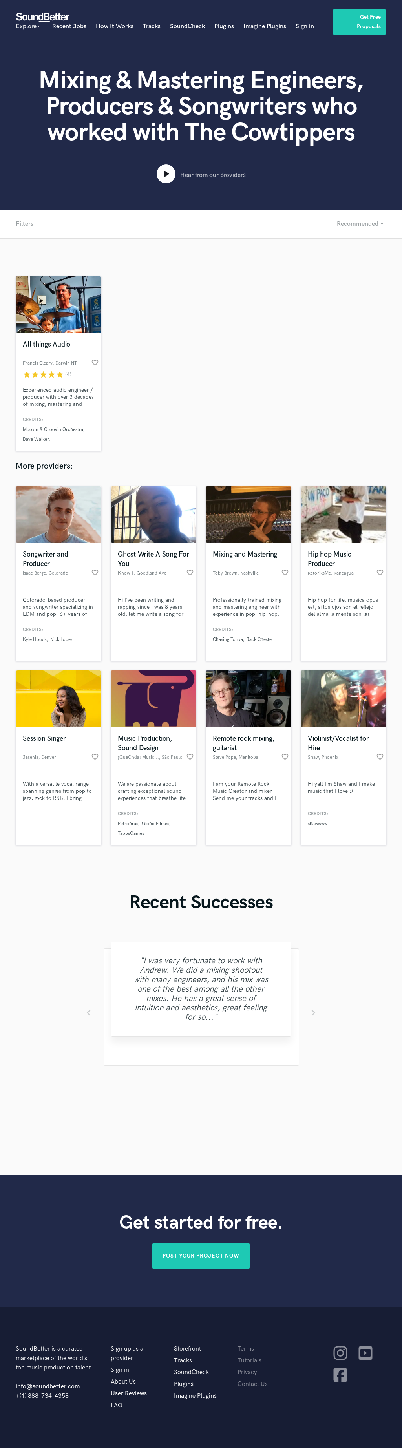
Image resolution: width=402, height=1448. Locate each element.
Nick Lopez (61, 640)
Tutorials (249, 1360)
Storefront (187, 1349)
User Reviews (129, 1393)
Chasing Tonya (228, 640)
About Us (123, 1382)
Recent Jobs (69, 26)
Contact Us (253, 1384)
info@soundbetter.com (48, 1386)
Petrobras (128, 824)
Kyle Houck (35, 640)
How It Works (114, 26)
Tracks (152, 26)
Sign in (305, 26)
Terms (246, 1349)
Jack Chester (260, 640)
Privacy (247, 1372)
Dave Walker (36, 439)
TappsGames (131, 833)
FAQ (116, 1405)
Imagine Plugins (264, 26)
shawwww (317, 824)
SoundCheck (187, 26)
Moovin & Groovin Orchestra (53, 430)
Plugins (224, 26)
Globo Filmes (155, 824)
